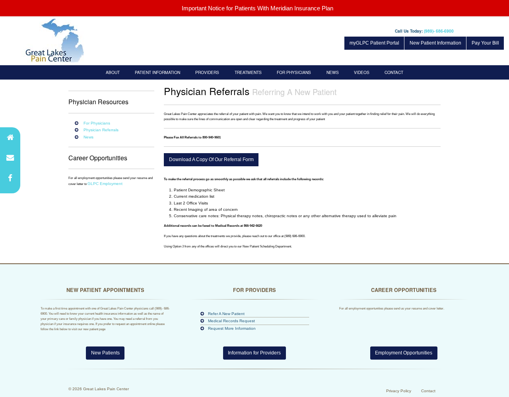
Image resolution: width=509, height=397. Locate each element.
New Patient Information (435, 43)
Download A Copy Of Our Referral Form (211, 159)
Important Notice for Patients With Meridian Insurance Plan (257, 8)
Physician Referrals (101, 130)
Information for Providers (254, 352)
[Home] (10, 137)
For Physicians (294, 72)
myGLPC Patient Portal (374, 43)
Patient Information (157, 72)
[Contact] (10, 158)
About (113, 72)
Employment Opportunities (403, 352)
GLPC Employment (104, 183)
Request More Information (232, 328)
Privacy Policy (398, 391)
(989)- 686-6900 (439, 31)
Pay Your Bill (485, 43)
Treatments (248, 72)
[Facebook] (10, 178)
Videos (361, 72)
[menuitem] (112, 72)
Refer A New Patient (226, 313)
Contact (394, 72)
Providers (207, 72)
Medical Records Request (231, 321)
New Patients (105, 352)
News (332, 72)
